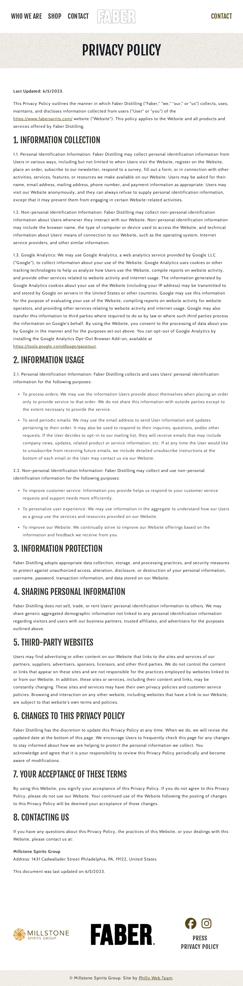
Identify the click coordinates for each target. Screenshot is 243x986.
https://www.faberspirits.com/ (42, 118)
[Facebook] (188, 923)
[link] (41, 934)
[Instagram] (204, 923)
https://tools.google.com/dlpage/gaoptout (54, 346)
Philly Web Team (155, 977)
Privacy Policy (200, 946)
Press (200, 938)
